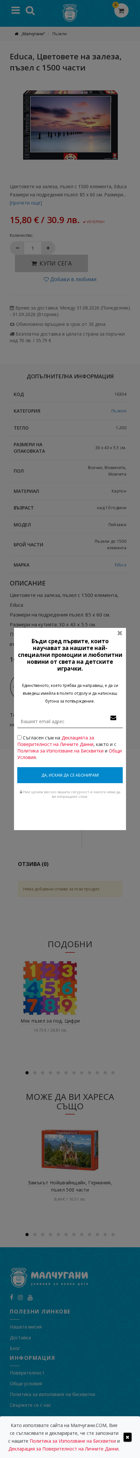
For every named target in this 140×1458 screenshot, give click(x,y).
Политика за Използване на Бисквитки (60, 751)
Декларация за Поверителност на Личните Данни (63, 1449)
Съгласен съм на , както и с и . (69, 747)
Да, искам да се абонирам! (70, 775)
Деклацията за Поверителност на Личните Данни (55, 741)
